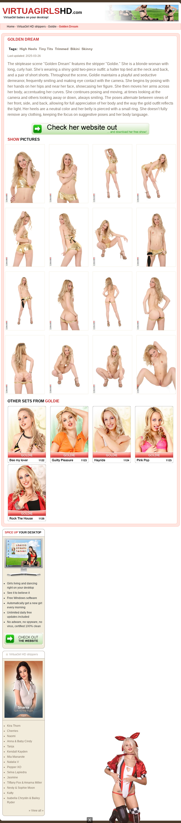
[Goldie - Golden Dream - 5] (25, 237)
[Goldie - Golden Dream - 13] (25, 364)
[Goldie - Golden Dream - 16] (156, 364)
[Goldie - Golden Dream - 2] (69, 173)
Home (11, 26)
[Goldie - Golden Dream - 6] (69, 237)
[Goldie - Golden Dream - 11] (112, 301)
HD (42, 11)
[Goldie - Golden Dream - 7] (112, 237)
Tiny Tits (46, 49)
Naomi (11, 736)
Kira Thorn (14, 725)
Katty (10, 793)
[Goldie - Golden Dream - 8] (156, 237)
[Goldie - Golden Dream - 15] (112, 364)
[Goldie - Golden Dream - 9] (25, 301)
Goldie (52, 26)
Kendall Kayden (17, 751)
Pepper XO (14, 767)
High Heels (28, 49)
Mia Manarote (16, 756)
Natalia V (13, 762)
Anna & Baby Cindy (19, 741)
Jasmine (12, 777)
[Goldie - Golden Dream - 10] (69, 301)
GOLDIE (52, 401)
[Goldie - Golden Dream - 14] (69, 364)
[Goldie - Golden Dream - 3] (112, 173)
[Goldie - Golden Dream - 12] (156, 301)
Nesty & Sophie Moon (21, 787)
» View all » (36, 810)
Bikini (75, 49)
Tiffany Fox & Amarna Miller (24, 782)
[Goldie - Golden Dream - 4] (156, 173)
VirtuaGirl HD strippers (31, 26)
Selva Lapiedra (17, 772)
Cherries (12, 731)
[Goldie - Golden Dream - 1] (25, 173)
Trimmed (62, 49)
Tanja (10, 746)
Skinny (87, 49)
